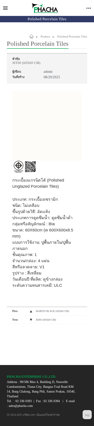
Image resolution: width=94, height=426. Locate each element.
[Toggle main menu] (5, 8)
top (87, 415)
